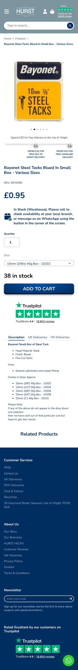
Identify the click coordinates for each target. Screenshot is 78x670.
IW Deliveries (60, 337)
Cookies (9, 567)
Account (45, 11)
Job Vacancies (13, 555)
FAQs (7, 467)
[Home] (25, 11)
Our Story (10, 531)
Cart (52, 11)
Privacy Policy (13, 561)
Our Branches (13, 537)
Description (16, 337)
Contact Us (11, 473)
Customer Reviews (16, 549)
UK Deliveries (37, 337)
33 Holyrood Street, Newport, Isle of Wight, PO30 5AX (37, 505)
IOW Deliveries (14, 485)
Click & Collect (13, 491)
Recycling (10, 497)
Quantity (9, 234)
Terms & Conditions (17, 573)
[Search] (70, 25)
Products (20, 38)
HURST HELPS (13, 543)
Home (7, 38)
